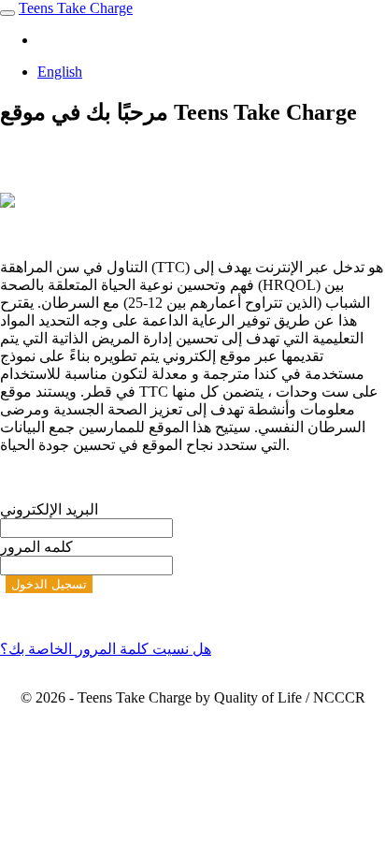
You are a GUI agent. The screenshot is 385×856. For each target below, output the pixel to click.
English (59, 72)
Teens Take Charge (76, 8)
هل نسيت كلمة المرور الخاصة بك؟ (105, 649)
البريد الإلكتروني (49, 509)
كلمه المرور (36, 547)
